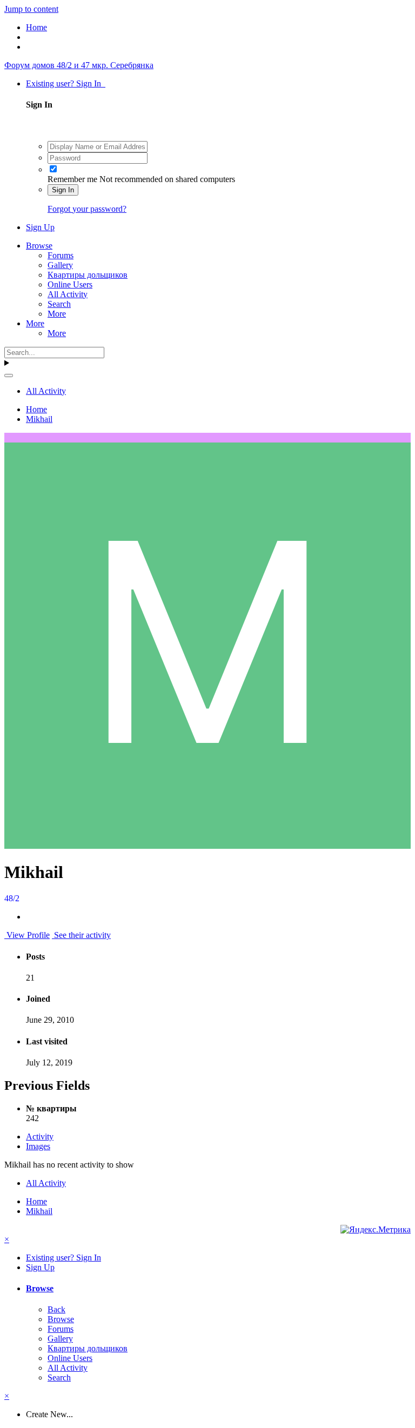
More (57, 313)
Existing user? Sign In (65, 83)
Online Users (70, 284)
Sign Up (40, 227)
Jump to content (31, 9)
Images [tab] (38, 1146)
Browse (39, 245)
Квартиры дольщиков (88, 274)
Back (56, 1309)
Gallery (60, 265)
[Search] (8, 375)
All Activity (68, 294)
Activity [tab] (39, 1136)
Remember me (72, 179)
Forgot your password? (87, 208)
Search (59, 304)
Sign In (63, 190)
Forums (60, 255)
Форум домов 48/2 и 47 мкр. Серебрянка (78, 65)
